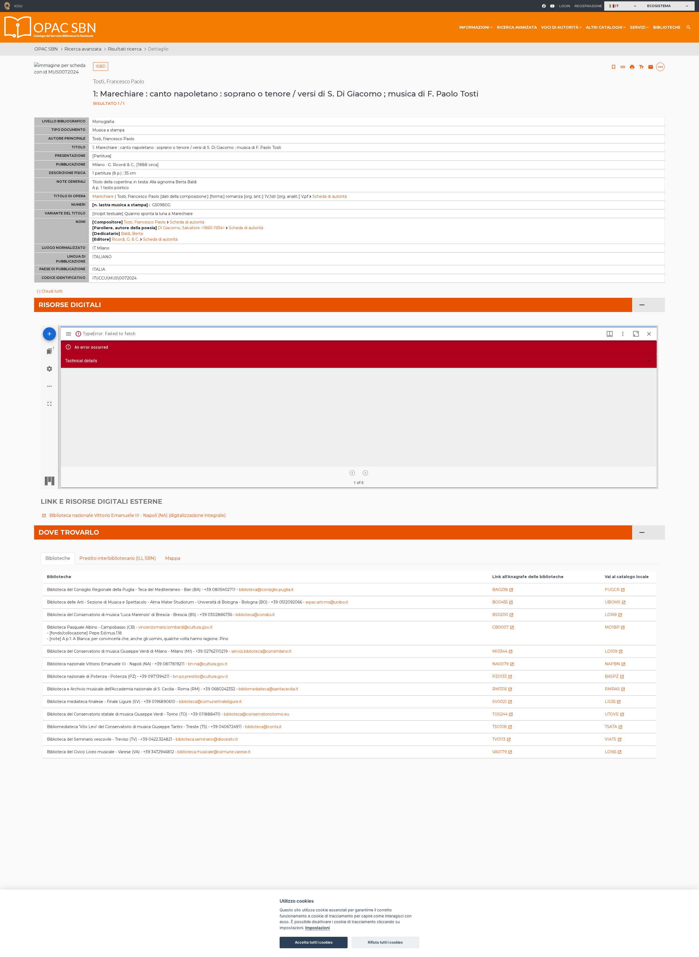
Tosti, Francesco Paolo (145, 222)
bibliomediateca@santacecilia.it (268, 689)
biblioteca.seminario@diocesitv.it (207, 739)
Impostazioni (317, 927)
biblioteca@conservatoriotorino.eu (256, 714)
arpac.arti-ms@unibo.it (327, 602)
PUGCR (615, 589)
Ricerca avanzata (517, 27)
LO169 (613, 614)
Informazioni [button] (474, 27)
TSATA (614, 726)
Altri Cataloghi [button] (604, 27)
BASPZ (614, 676)
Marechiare (103, 196)
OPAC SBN (46, 49)
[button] (623, 6)
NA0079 (503, 663)
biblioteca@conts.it (263, 726)
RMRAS (615, 689)
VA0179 (502, 751)
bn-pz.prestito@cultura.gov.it (200, 676)
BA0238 (502, 589)
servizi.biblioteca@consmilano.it (261, 651)
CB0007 (503, 627)
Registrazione (588, 6)
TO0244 (502, 714)
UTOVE (614, 714)
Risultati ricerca (124, 49)
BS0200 (503, 614)
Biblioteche (666, 27)
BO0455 (502, 602)
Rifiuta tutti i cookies (385, 942)
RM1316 (502, 689)
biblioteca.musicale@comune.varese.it (213, 751)
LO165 (613, 751)
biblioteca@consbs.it (255, 614)
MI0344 (502, 651)
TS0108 (502, 726)
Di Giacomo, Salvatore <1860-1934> (191, 227)
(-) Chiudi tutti (50, 291)
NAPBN (615, 663)
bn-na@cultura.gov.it (207, 663)
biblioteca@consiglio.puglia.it (266, 589)
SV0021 (502, 701)
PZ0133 (502, 676)
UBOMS (615, 602)
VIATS (613, 739)
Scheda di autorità (329, 196)
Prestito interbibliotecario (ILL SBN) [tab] (117, 558)
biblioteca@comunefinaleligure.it (210, 701)
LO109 (614, 651)
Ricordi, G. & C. (125, 239)
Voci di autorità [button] (559, 27)
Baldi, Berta (132, 233)
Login (564, 6)
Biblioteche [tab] (57, 558)
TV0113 (501, 739)
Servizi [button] (637, 27)
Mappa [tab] (172, 558)
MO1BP (615, 627)
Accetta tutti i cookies (314, 942)
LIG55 (613, 701)
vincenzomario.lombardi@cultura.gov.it (175, 627)
